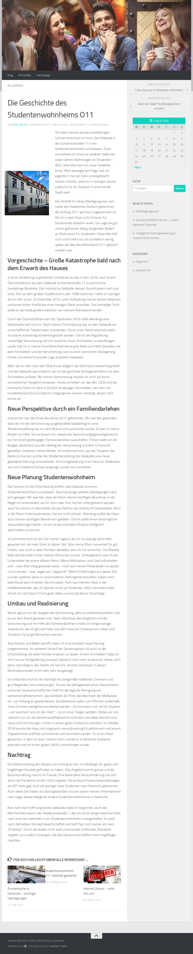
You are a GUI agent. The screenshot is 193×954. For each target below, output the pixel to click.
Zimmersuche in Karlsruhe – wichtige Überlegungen (22, 893)
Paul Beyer (20, 124)
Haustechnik (143, 270)
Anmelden (24, 75)
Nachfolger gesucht (147, 211)
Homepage (43, 75)
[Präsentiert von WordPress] (25, 946)
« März (137, 167)
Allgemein (15, 85)
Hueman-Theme (58, 946)
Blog (10, 75)
